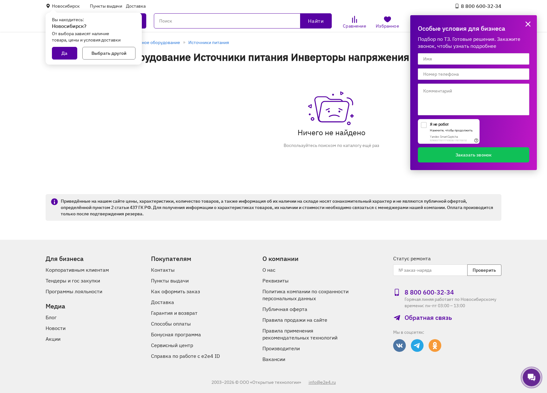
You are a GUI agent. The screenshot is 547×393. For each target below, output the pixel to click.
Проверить (484, 270)
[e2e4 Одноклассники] (435, 345)
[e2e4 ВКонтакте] (399, 345)
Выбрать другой (108, 53)
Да (64, 53)
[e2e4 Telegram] (417, 345)
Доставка (136, 6)
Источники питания (208, 42)
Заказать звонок (474, 155)
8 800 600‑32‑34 (481, 6)
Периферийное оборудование (148, 42)
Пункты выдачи (106, 6)
